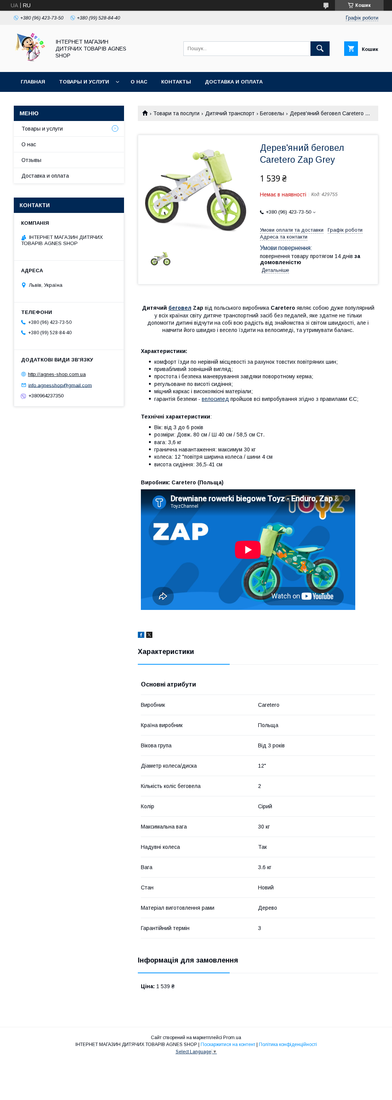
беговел (179, 308)
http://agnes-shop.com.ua (57, 374)
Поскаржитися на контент (228, 1044)
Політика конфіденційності (288, 1044)
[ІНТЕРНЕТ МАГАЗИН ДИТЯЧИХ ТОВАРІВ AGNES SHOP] (30, 62)
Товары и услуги (84, 82)
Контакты (176, 82)
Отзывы (31, 160)
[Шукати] (320, 48)
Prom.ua (232, 1037)
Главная (33, 82)
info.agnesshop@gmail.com (60, 385)
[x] (149, 636)
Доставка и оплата (234, 82)
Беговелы (272, 113)
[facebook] (141, 636)
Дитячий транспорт (230, 113)
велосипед (215, 399)
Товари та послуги (176, 113)
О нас (139, 82)
